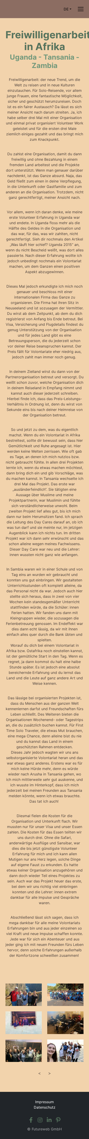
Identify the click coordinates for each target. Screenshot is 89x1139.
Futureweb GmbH (47, 1129)
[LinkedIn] (49, 1120)
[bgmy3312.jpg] (65, 995)
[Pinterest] (58, 1120)
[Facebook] (31, 1120)
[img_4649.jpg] (65, 1022)
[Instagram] (40, 1120)
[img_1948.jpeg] (65, 1050)
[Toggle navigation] (80, 9)
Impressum (44, 1102)
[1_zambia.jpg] (23, 995)
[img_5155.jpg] (23, 1050)
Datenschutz (44, 1107)
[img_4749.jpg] (23, 1022)
